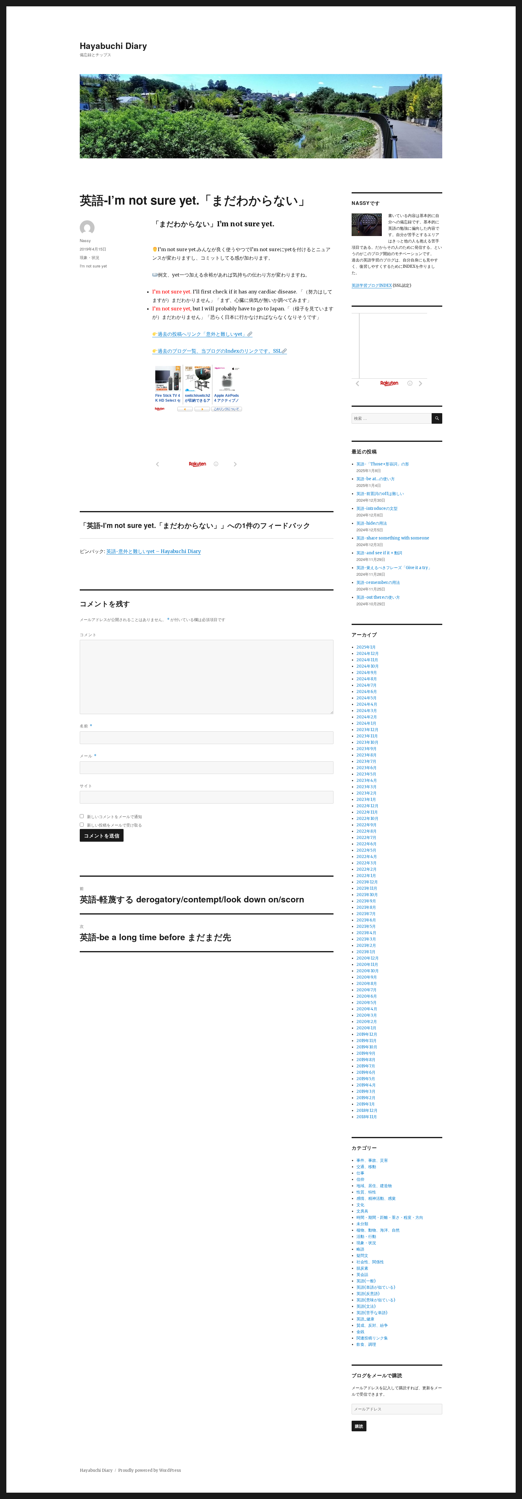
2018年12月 (367, 1110)
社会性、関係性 (370, 1261)
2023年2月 (366, 793)
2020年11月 (367, 964)
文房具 (362, 1211)
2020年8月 (366, 983)
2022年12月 (367, 805)
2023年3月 (366, 786)
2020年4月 (366, 1009)
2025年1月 (366, 647)
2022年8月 (366, 831)
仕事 (360, 1173)
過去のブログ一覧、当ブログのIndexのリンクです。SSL (220, 351)
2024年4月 (366, 704)
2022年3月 (366, 863)
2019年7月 (365, 1066)
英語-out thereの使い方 (378, 597)
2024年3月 (366, 710)
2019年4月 (366, 1085)
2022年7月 (366, 837)
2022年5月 (366, 850)
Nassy (85, 240)
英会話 (362, 1274)
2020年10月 (367, 970)
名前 (86, 726)
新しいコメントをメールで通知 (114, 816)
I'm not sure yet (93, 266)
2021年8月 (366, 907)
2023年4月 (366, 780)
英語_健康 (365, 1319)
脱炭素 (362, 1268)
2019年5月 (365, 1078)
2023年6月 (366, 767)
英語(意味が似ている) (375, 1300)
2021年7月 (366, 913)
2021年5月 (366, 926)
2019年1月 (365, 1104)
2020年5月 (366, 1002)
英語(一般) (365, 1281)
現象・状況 (89, 257)
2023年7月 (366, 761)
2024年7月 (366, 685)
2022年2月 (366, 869)
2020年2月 (366, 1021)
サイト (86, 785)
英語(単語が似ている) (375, 1287)
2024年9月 (366, 672)
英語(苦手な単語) (371, 1312)
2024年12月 (367, 653)
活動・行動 (366, 1236)
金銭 (360, 1331)
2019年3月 (365, 1091)
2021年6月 (366, 920)
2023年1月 (366, 799)
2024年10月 (367, 666)
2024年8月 (366, 679)
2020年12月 (367, 958)
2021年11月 (366, 888)
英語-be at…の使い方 (375, 478)
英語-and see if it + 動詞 (379, 552)
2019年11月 (366, 1040)
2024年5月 (366, 698)
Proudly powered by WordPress (149, 1470)
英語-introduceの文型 (377, 508)
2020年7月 (366, 989)
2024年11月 (367, 659)
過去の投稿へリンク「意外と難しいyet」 (202, 334)
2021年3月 (366, 939)
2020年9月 (366, 977)
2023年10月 (367, 742)
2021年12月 (367, 882)
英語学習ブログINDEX (372, 285)
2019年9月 (365, 1053)
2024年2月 (366, 717)
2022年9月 (366, 824)
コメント (88, 634)
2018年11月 (366, 1116)
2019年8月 (365, 1059)
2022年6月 (366, 844)
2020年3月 (366, 1015)
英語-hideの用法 (371, 523)
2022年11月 (367, 812)
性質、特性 (366, 1192)
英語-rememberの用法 (378, 582)
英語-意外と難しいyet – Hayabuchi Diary (153, 551)
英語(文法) (365, 1306)
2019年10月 (366, 1047)
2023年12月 (367, 729)
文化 (360, 1204)
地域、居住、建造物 (374, 1185)
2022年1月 (366, 875)
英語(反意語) (367, 1293)
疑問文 (362, 1255)
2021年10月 (367, 894)
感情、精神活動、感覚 (376, 1198)
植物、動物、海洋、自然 (378, 1230)
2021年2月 (366, 945)
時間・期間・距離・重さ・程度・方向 (389, 1217)
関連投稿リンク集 (372, 1338)
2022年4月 (366, 856)
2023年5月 (366, 774)
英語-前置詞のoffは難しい (380, 493)
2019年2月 (365, 1097)
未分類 (362, 1223)
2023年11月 (367, 736)
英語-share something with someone (392, 538)
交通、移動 (366, 1166)
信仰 (360, 1179)
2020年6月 (366, 996)
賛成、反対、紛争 (372, 1325)
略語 (360, 1249)
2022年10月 (367, 818)
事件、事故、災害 (372, 1160)
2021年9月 (366, 901)
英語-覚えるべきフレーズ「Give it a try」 (394, 567)
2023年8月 (366, 755)
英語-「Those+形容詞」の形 (382, 464)
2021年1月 (365, 951)
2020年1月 (366, 1028)
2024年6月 (366, 691)
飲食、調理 (366, 1344)
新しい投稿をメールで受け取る (114, 825)
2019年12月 (366, 1034)
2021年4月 (366, 932)
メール (88, 756)
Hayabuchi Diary (113, 45)
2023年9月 (366, 748)
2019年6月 (365, 1072)
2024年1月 (366, 723)
